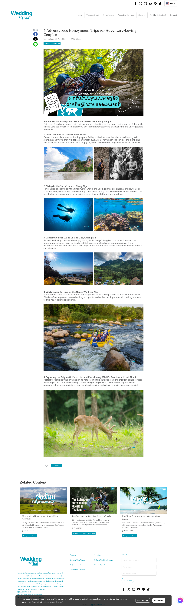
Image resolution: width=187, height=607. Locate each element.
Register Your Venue (77, 560)
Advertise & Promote (78, 570)
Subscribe (128, 580)
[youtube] (150, 3)
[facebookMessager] (180, 600)
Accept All (158, 600)
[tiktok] (160, 3)
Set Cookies (142, 600)
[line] (155, 3)
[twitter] (140, 3)
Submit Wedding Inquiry (103, 560)
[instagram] (145, 3)
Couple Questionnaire (102, 565)
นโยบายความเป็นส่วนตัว (54, 602)
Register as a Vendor (77, 565)
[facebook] (135, 3)
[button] (129, 3)
